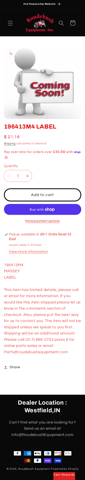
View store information (28, 252)
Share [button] (15, 367)
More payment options (42, 221)
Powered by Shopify (64, 468)
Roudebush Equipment (34, 468)
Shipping (10, 143)
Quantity (11, 166)
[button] (10, 23)
